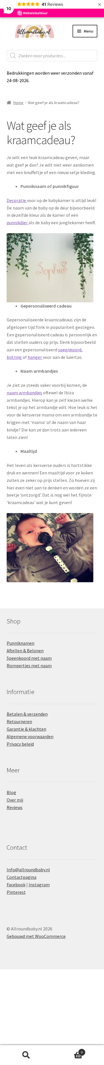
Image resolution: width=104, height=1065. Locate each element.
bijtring (15, 357)
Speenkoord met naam (29, 658)
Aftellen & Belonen (25, 650)
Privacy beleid (20, 744)
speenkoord (69, 350)
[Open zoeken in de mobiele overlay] (52, 55)
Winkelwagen (67, 1050)
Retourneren (19, 721)
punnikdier (18, 222)
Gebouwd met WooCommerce (36, 936)
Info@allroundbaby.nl (28, 869)
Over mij (15, 800)
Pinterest (16, 892)
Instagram (39, 884)
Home (18, 102)
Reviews (15, 807)
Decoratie (17, 200)
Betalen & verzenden (27, 714)
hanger (35, 357)
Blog (11, 792)
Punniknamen (20, 643)
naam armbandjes (24, 392)
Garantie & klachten (26, 729)
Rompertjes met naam (29, 665)
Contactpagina (21, 877)
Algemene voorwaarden (30, 736)
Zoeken (26, 1055)
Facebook (16, 884)
